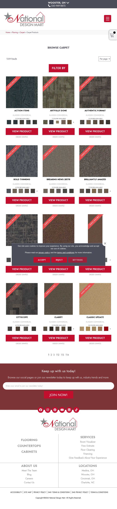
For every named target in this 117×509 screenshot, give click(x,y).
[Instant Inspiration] (106, 190)
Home (8, 32)
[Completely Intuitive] (94, 190)
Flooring (15, 32)
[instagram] (48, 410)
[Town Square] (106, 259)
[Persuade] (63, 328)
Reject (59, 259)
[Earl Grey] (28, 122)
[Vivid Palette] (69, 122)
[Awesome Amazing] (63, 122)
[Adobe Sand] (95, 298)
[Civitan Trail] (17, 328)
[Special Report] (52, 190)
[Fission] (26, 190)
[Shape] (22, 161)
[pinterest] (55, 410)
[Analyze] (51, 328)
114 (67, 354)
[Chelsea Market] (58, 230)
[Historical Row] (33, 328)
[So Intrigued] (95, 161)
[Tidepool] (22, 92)
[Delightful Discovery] (58, 92)
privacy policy (44, 253)
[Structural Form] (108, 122)
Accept (42, 259)
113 (62, 354)
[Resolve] (58, 298)
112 (57, 354)
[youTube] (62, 410)
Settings (77, 259)
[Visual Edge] (95, 92)
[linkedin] (69, 410)
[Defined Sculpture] (88, 122)
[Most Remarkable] (51, 122)
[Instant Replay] (58, 190)
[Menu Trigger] (107, 18)
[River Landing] (22, 298)
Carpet (22, 32)
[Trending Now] (58, 161)
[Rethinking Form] (101, 122)
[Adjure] (69, 328)
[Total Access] (71, 190)
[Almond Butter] (94, 328)
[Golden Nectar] (88, 328)
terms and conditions (65, 253)
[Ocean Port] (15, 122)
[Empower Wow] (100, 190)
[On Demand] (65, 190)
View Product (22, 131)
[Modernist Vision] (57, 122)
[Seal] (32, 190)
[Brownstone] (22, 122)
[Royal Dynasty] (106, 328)
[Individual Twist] (95, 122)
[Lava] (20, 190)
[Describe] (57, 328)
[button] (58, 394)
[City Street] (35, 122)
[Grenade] (14, 190)
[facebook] (41, 410)
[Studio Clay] (100, 328)
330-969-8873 (58, 5)
